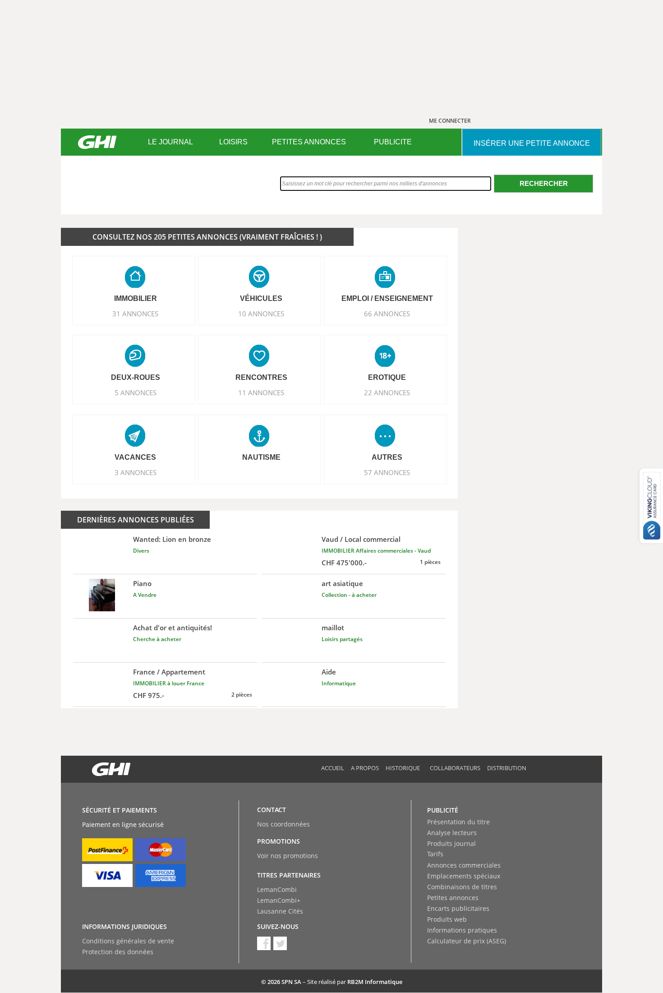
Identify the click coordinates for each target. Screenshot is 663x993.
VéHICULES (261, 298)
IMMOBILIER (135, 298)
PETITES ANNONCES (309, 142)
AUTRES (387, 457)
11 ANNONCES (261, 392)
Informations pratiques (462, 930)
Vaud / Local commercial (361, 539)
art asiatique (342, 583)
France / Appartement (169, 671)
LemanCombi (277, 889)
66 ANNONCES (387, 313)
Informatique (339, 683)
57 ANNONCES (387, 472)
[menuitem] (170, 142)
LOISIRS (233, 142)
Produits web (447, 919)
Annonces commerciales (464, 865)
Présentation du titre (458, 821)
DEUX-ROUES (135, 377)
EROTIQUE (387, 377)
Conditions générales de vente (128, 941)
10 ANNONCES (261, 313)
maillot (333, 627)
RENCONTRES (261, 377)
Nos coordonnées (283, 824)
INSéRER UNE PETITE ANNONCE (532, 143)
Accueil (332, 768)
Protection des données (117, 951)
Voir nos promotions (287, 855)
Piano (142, 583)
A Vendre (145, 595)
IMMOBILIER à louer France (168, 683)
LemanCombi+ (278, 900)
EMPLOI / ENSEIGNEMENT (387, 298)
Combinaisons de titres (462, 886)
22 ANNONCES (387, 392)
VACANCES (135, 457)
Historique (403, 768)
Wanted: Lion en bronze (172, 539)
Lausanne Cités (280, 911)
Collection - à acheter (349, 595)
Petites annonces (453, 897)
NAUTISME (261, 457)
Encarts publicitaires (458, 908)
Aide (329, 671)
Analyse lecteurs (452, 832)
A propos (365, 768)
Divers (141, 550)
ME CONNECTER (450, 121)
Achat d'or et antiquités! (172, 627)
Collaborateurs (455, 768)
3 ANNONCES (136, 472)
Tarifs (435, 854)
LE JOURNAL (170, 142)
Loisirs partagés (342, 639)
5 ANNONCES (136, 392)
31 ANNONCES (135, 313)
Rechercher (544, 183)
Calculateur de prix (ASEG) (466, 941)
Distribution (506, 768)
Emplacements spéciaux (463, 876)
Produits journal (451, 843)
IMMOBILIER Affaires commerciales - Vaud (376, 550)
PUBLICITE (393, 142)
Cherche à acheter (157, 639)
